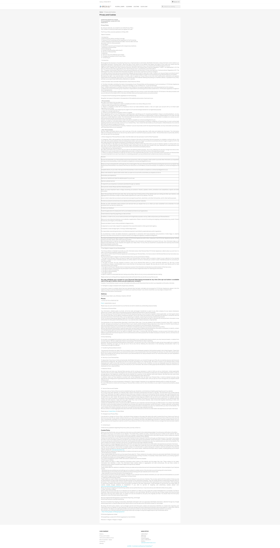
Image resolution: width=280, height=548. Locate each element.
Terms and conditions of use (107, 537)
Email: (102, 303)
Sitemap (102, 543)
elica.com (144, 6)
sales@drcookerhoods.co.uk (148, 542)
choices (125, 486)
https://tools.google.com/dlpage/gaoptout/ (113, 512)
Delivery (102, 534)
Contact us (102, 541)
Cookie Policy (112, 411)
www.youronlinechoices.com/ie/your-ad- (112, 486)
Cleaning (129, 6)
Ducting (136, 6)
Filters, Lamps (119, 6)
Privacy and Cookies (105, 536)
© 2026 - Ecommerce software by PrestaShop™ (140, 546)
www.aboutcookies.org (118, 450)
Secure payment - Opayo (106, 539)
